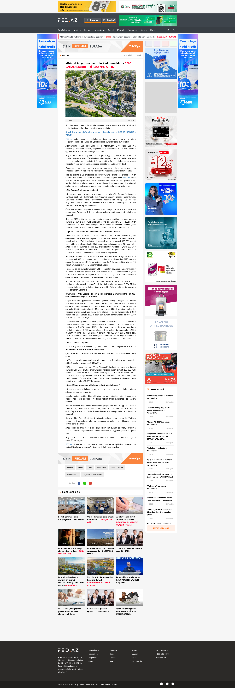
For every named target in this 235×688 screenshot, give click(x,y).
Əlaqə (90, 661)
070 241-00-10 (162, 650)
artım (90, 467)
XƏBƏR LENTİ (157, 389)
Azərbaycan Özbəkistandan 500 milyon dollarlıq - (98, 37)
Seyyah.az (95, 20)
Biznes (87, 30)
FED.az (68, 139)
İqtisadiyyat (99, 30)
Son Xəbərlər (64, 30)
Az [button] (174, 30)
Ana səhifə (128, 55)
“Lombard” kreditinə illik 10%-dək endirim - (165, 37)
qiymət (70, 467)
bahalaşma (101, 467)
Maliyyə (77, 30)
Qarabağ (110, 20)
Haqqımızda (137, 661)
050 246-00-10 (163, 654)
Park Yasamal (72, 474)
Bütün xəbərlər (161, 528)
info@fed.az (161, 657)
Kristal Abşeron (117, 467)
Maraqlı (120, 30)
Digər (152, 30)
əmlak (80, 467)
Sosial (111, 30)
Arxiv (112, 661)
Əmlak (144, 30)
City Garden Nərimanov (92, 474)
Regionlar (132, 30)
